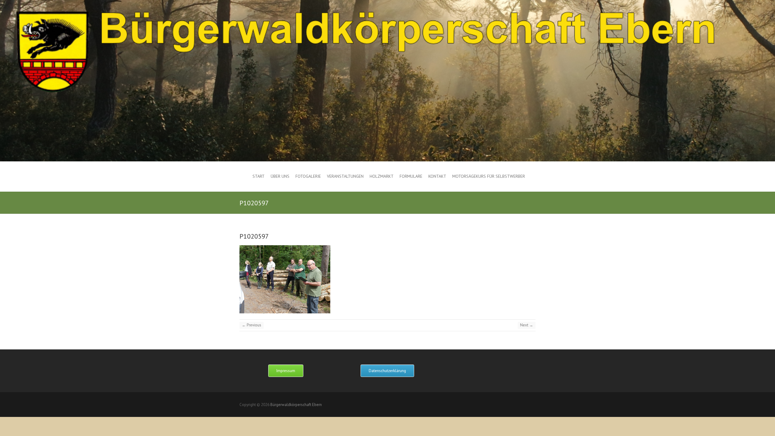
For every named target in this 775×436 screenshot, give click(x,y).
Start (258, 176)
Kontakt (437, 176)
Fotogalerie (308, 176)
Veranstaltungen (345, 176)
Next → (526, 325)
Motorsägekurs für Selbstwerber (488, 176)
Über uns (280, 176)
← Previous (251, 325)
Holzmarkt (382, 176)
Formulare (411, 176)
